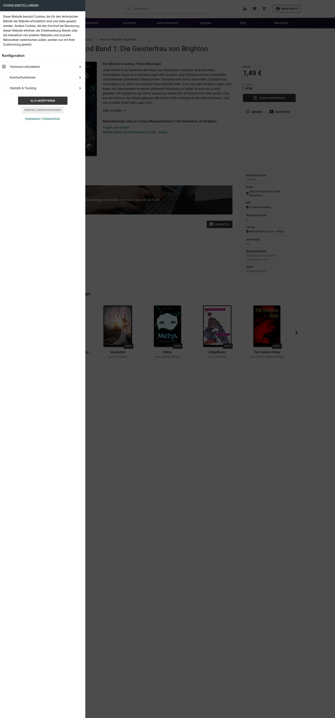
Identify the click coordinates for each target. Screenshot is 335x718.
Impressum (33, 119)
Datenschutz (51, 119)
